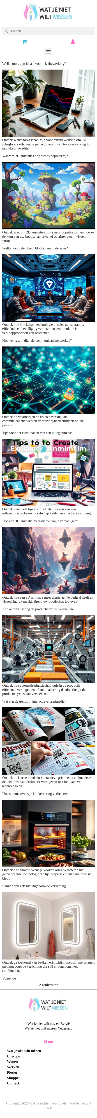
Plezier (12, 1072)
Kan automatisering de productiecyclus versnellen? (38, 609)
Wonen (12, 1062)
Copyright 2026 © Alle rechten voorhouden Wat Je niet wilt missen (48, 1105)
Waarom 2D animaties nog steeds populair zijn (35, 156)
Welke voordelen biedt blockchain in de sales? (35, 248)
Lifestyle (13, 1056)
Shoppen (14, 1078)
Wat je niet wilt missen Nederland (48, 1028)
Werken (13, 1067)
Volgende (11, 978)
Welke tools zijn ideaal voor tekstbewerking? (34, 64)
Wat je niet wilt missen (24, 1051)
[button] (48, 51)
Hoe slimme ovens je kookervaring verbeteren (35, 794)
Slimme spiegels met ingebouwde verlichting (34, 886)
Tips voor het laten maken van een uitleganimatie (37, 433)
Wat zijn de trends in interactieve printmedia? (34, 701)
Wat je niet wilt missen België (49, 1023)
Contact (13, 1083)
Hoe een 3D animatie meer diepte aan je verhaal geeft (40, 521)
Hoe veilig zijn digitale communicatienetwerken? (37, 340)
